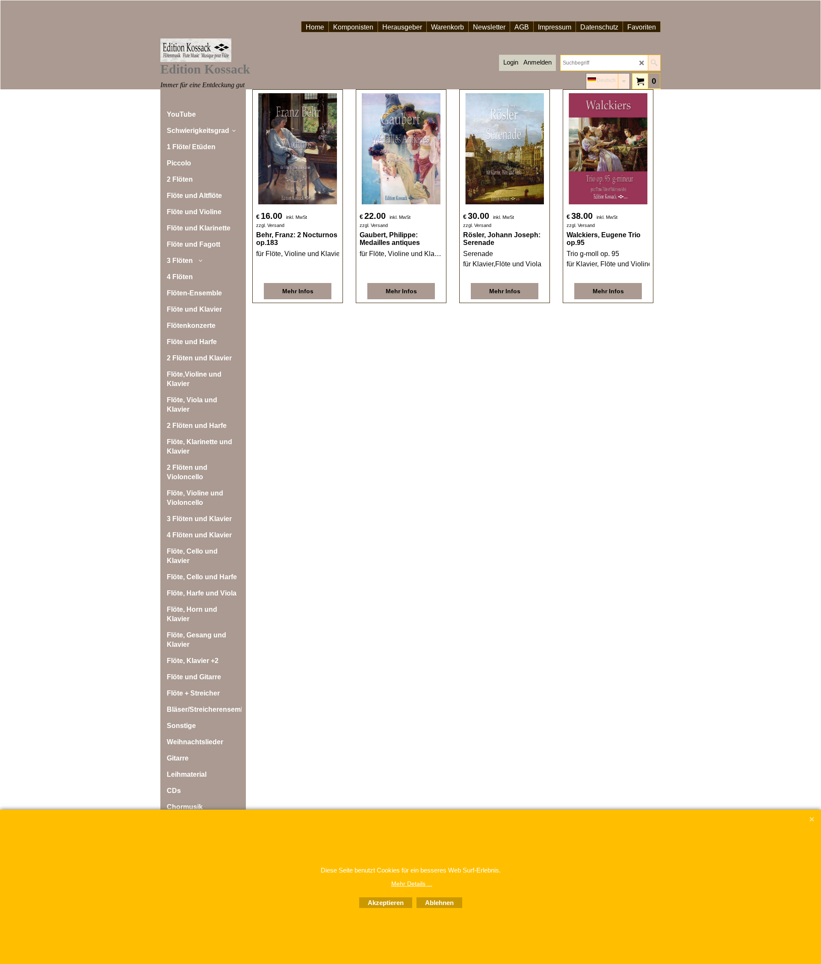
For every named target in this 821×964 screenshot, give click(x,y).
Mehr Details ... (411, 883)
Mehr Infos (297, 291)
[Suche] (654, 63)
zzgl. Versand (270, 225)
